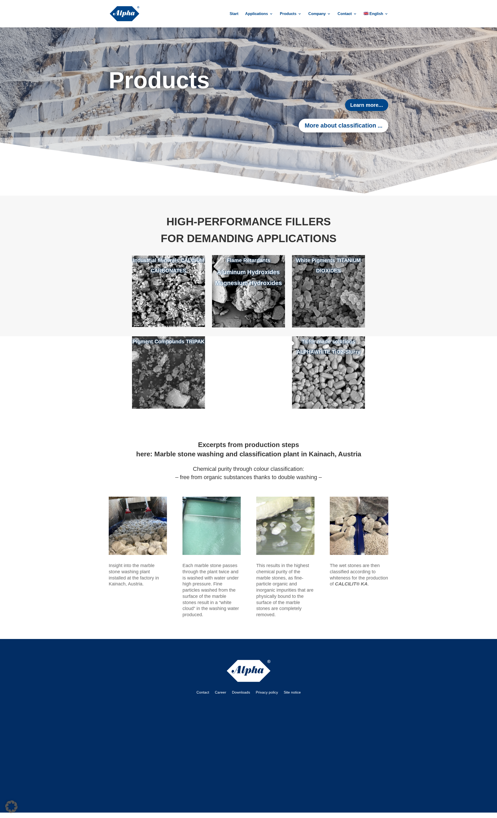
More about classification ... (343, 125)
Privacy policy (267, 692)
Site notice (292, 692)
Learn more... (366, 105)
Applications (256, 14)
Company (317, 14)
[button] (11, 806)
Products (288, 14)
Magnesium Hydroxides (248, 283)
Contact (345, 14)
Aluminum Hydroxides (248, 272)
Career (220, 692)
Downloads (241, 692)
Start (234, 14)
